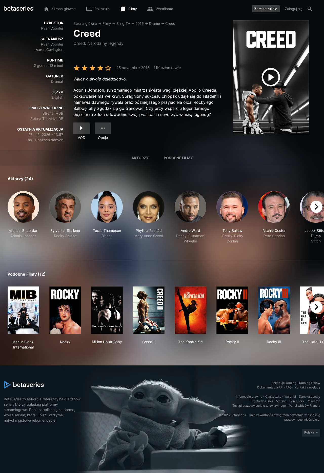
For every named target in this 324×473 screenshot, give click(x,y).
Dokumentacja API (270, 387)
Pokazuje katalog (283, 383)
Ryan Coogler (52, 28)
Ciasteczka (273, 396)
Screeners (296, 401)
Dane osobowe (309, 396)
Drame (154, 23)
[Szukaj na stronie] (310, 9)
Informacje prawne (249, 396)
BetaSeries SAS (262, 401)
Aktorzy (140, 158)
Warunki (290, 396)
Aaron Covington (49, 49)
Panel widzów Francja (304, 405)
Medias (281, 401)
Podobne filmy (178, 158)
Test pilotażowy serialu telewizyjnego (259, 405)
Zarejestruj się (265, 9)
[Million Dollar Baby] (107, 310)
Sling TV (123, 23)
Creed (170, 23)
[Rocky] (65, 310)
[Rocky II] (232, 310)
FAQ (289, 387)
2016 (139, 23)
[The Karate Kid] (190, 310)
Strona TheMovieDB (46, 118)
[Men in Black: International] (23, 310)
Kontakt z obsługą (307, 387)
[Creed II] (149, 310)
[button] (23, 220)
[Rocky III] (274, 310)
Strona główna (85, 23)
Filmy (107, 23)
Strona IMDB (53, 113)
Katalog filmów (309, 383)
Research (313, 401)
